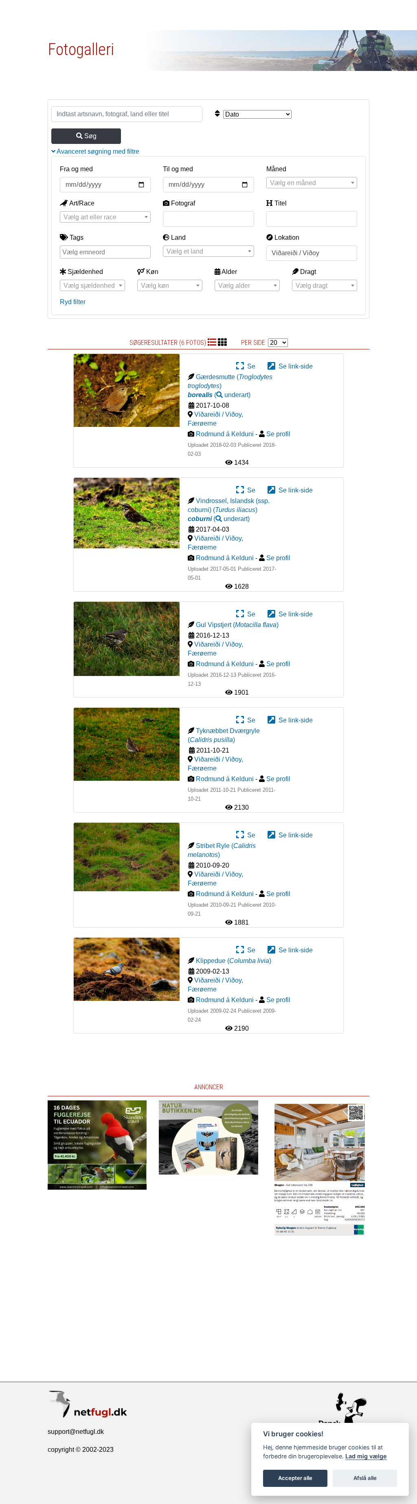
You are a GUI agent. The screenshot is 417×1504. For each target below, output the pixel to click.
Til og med (178, 169)
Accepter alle (295, 1478)
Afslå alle (365, 1478)
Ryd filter (73, 301)
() (219, 394)
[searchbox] (106, 251)
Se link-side (294, 366)
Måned (276, 169)
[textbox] (312, 183)
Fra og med (76, 169)
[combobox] (311, 182)
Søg (90, 136)
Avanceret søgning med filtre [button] (97, 151)
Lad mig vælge (366, 1456)
